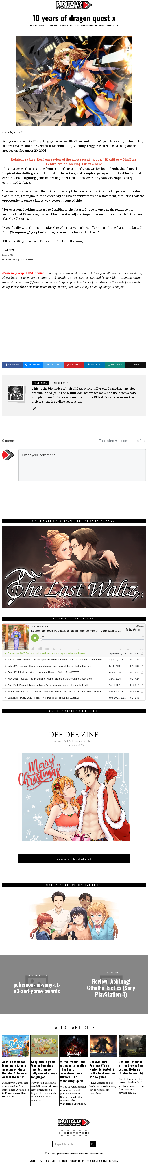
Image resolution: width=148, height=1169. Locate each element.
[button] (93, 1144)
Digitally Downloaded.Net (92, 1153)
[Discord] (86, 1133)
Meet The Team (59, 1160)
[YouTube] (68, 1133)
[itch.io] (74, 1133)
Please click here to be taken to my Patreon (38, 287)
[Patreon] (80, 1133)
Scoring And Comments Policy (102, 1160)
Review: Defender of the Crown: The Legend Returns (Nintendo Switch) (131, 1067)
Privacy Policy (77, 1160)
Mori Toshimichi (89, 25)
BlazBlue (74, 25)
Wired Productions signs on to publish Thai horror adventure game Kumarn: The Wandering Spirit (73, 1071)
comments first (133, 441)
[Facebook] (62, 1133)
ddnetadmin (38, 25)
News (101, 25)
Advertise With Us (39, 1160)
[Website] (34, 408)
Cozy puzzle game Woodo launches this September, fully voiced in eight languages (44, 1069)
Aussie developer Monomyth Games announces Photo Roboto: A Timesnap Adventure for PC (15, 1069)
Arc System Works (59, 25)
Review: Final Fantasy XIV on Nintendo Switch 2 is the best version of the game (102, 1069)
